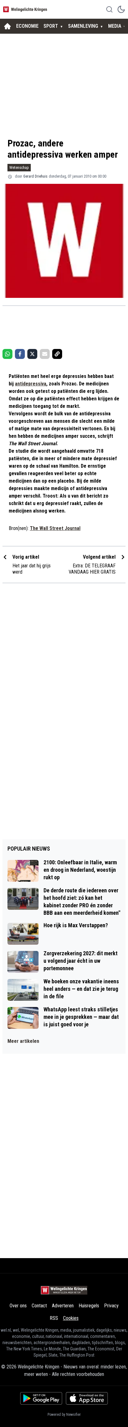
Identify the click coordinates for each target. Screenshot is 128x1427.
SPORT (50, 26)
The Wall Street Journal (55, 528)
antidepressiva (30, 384)
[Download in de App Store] (87, 1398)
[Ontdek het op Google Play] (41, 1398)
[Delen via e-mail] (45, 354)
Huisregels (89, 1306)
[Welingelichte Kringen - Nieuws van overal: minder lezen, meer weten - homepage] (25, 9)
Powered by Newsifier (64, 1414)
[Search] (109, 9)
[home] (7, 26)
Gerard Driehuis (35, 176)
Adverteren (63, 1306)
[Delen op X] (32, 354)
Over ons (18, 1306)
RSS (54, 1318)
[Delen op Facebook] (20, 354)
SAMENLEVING (83, 26)
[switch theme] (121, 9)
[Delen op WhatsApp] (7, 354)
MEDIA (114, 26)
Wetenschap (19, 167)
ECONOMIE (27, 26)
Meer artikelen (23, 1041)
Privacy (111, 1306)
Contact (39, 1306)
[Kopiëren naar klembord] (57, 354)
